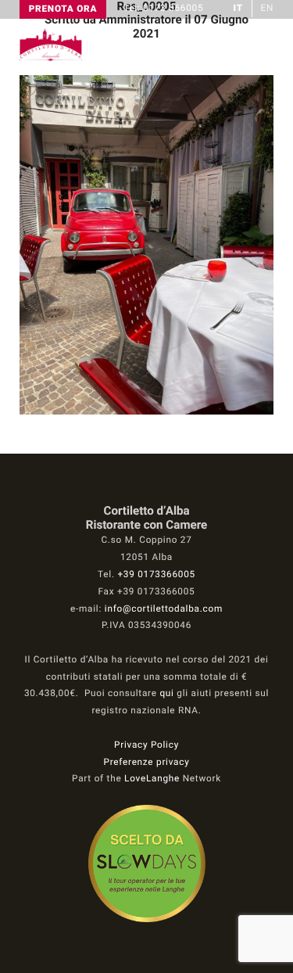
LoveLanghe (152, 778)
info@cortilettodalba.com (164, 608)
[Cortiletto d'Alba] (51, 58)
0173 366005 (173, 7)
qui (166, 693)
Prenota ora (63, 8)
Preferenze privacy (147, 761)
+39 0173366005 (156, 574)
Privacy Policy (146, 744)
